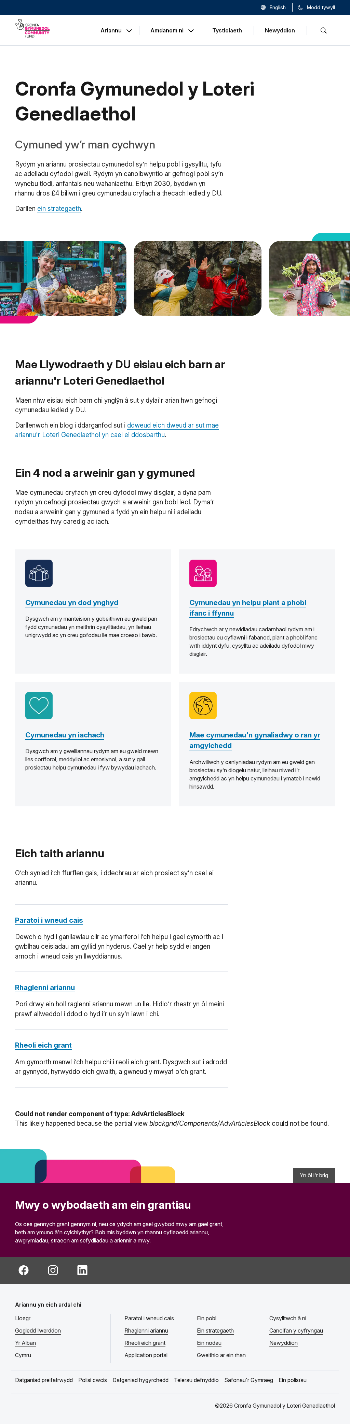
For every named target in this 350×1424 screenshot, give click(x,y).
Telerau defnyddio (196, 1380)
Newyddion (280, 30)
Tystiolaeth (227, 30)
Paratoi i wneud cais (49, 920)
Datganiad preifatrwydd (44, 1380)
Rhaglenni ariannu (45, 987)
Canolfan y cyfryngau (296, 1330)
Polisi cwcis (92, 1380)
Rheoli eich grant (43, 1045)
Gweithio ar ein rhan (221, 1355)
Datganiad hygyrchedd (140, 1380)
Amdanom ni (167, 31)
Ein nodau (209, 1342)
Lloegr (22, 1318)
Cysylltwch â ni (287, 1318)
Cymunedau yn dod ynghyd (71, 602)
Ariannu (111, 31)
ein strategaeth (59, 209)
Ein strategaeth (215, 1330)
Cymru (23, 1355)
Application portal (145, 1355)
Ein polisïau (293, 1380)
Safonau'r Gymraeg (248, 1380)
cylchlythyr (77, 1232)
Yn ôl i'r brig (314, 1175)
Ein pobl (206, 1318)
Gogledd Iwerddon (38, 1330)
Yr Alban (25, 1342)
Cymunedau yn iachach (64, 735)
